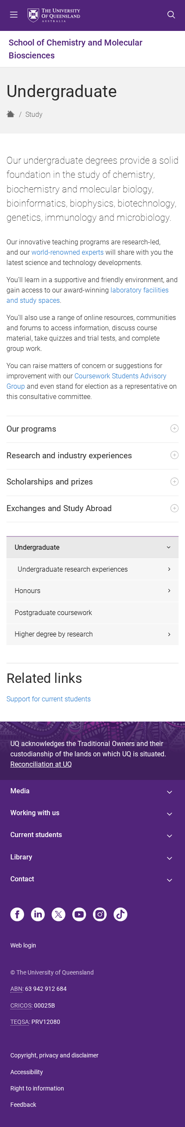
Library (21, 857)
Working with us (34, 813)
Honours (27, 591)
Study (34, 114)
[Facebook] (17, 915)
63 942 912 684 (46, 988)
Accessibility (26, 1072)
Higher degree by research (54, 634)
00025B (44, 1005)
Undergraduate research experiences (73, 569)
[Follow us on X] (58, 915)
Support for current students (48, 699)
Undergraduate (37, 547)
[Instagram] (100, 915)
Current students (36, 835)
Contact (22, 879)
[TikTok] (120, 915)
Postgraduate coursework (53, 613)
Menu (14, 15)
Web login (23, 945)
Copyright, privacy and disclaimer (54, 1055)
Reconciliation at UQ (41, 764)
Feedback (23, 1104)
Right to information (37, 1088)
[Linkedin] (38, 915)
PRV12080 (45, 1021)
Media (20, 791)
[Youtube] (79, 915)
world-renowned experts (67, 252)
